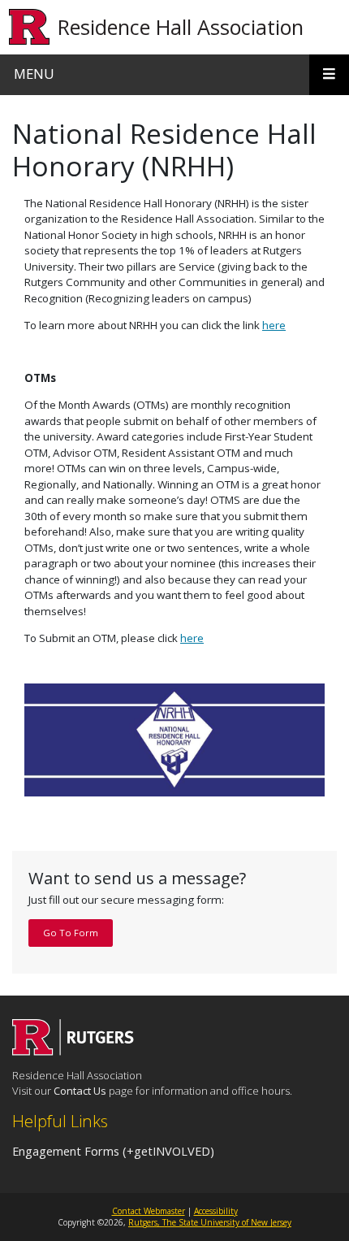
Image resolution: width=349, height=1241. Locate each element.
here (274, 325)
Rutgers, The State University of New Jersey (209, 1222)
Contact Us (80, 1090)
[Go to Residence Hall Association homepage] (73, 1051)
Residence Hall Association (181, 26)
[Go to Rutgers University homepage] (29, 27)
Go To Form (70, 932)
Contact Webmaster (148, 1211)
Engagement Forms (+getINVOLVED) (113, 1151)
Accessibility (216, 1211)
